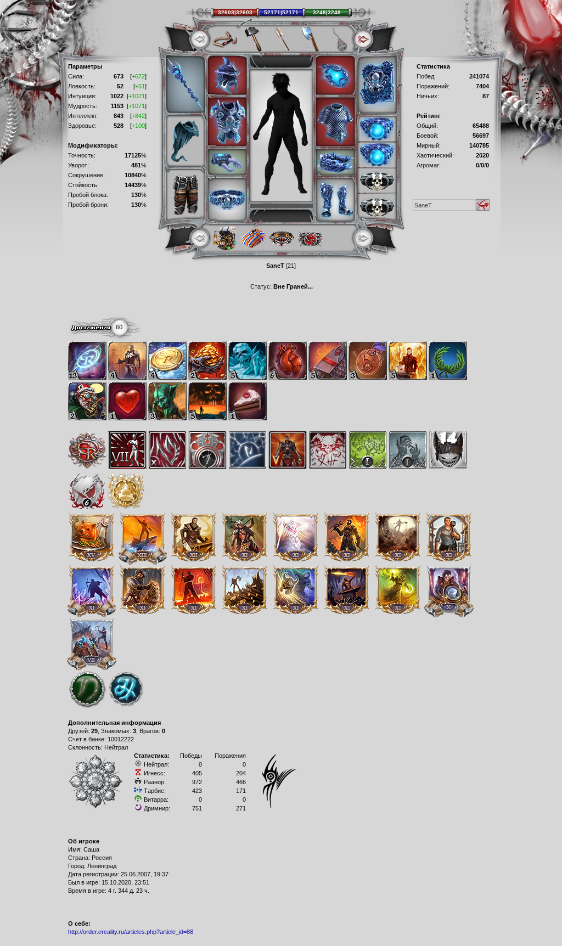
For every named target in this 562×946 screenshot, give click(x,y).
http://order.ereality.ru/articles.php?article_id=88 (130, 931)
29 (94, 731)
